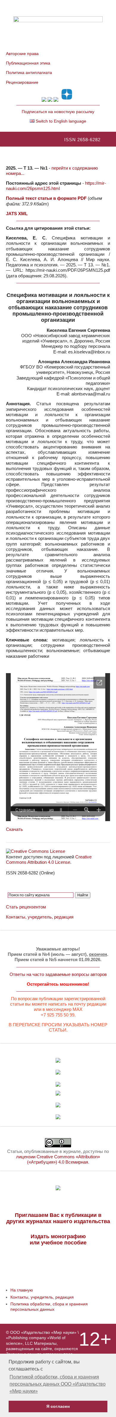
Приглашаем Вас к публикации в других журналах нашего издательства (58, 1218)
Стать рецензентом (26, 906)
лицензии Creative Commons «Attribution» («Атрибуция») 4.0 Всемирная (58, 1159)
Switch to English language (60, 121)
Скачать (14, 829)
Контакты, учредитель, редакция (39, 916)
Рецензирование (22, 82)
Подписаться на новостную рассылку (58, 111)
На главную (21, 1290)
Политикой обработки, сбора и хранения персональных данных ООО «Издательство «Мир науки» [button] (58, 1384)
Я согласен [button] (58, 1406)
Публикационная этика (28, 63)
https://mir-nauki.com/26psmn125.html (56, 186)
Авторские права (22, 53)
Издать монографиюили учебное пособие (58, 1239)
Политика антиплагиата (29, 72)
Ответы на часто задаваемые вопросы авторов (58, 974)
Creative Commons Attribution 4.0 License (49, 859)
